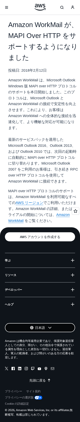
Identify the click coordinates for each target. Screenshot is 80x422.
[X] (6, 369)
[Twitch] (32, 369)
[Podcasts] (46, 369)
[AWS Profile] (73, 7)
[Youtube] (39, 369)
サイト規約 (33, 391)
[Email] (52, 369)
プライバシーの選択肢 (19, 397)
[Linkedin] (19, 369)
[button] (40, 236)
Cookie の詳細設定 (17, 403)
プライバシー (13, 391)
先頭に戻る (37, 380)
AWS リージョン (29, 203)
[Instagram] (26, 369)
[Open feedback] (75, 211)
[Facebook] (13, 369)
